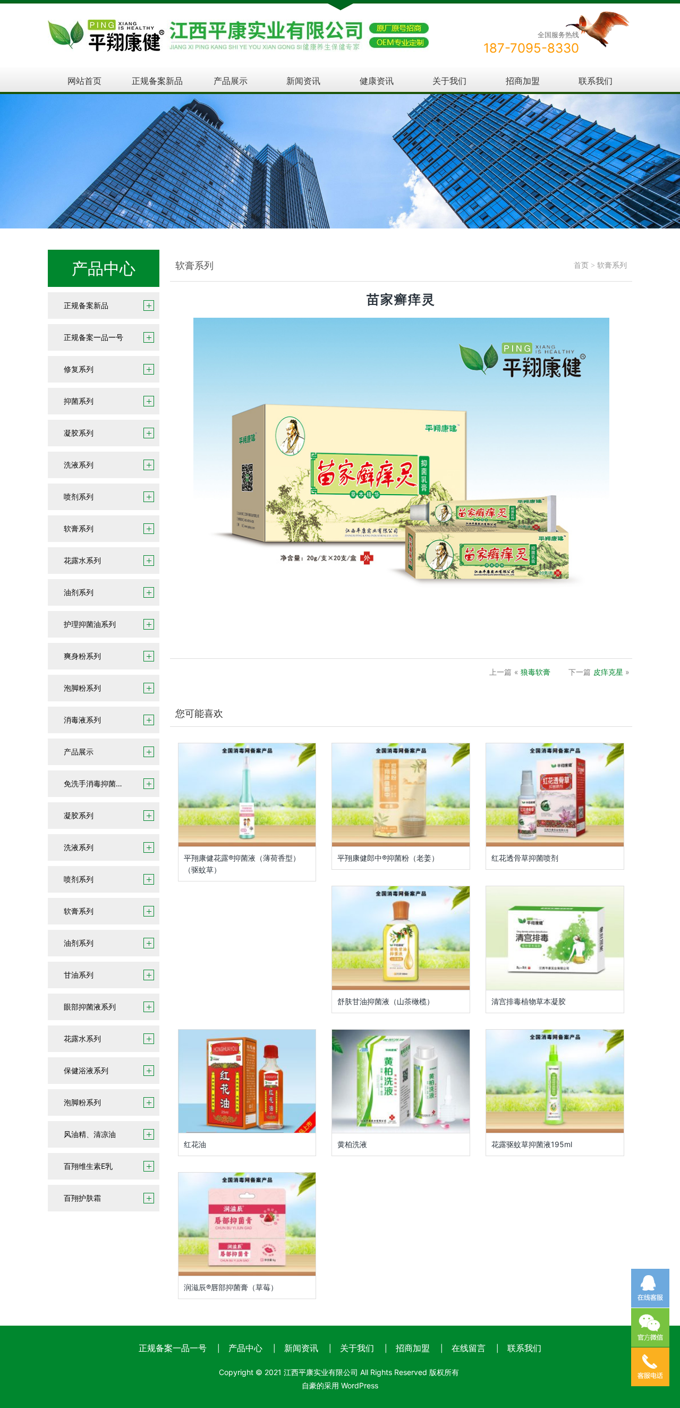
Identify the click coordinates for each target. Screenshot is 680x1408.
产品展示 (231, 80)
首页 (581, 265)
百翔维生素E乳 (88, 1165)
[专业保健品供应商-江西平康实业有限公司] (238, 26)
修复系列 (79, 369)
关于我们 (449, 80)
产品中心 (245, 1348)
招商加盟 (523, 80)
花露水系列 (82, 560)
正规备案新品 (157, 80)
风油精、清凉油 (90, 1134)
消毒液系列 (82, 719)
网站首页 (84, 80)
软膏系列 (79, 528)
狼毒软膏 (535, 671)
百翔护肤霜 (82, 1197)
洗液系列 (79, 464)
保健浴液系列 (86, 1070)
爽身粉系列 (82, 655)
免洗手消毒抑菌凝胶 (97, 783)
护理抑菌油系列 (90, 624)
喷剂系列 (79, 496)
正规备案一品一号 (93, 337)
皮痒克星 (608, 671)
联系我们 (596, 80)
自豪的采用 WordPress (340, 1385)
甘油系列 (79, 974)
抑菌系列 (79, 400)
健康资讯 (377, 80)
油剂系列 (79, 592)
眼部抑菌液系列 (90, 1006)
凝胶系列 (79, 432)
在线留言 (469, 1348)
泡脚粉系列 (82, 687)
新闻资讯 (303, 80)
